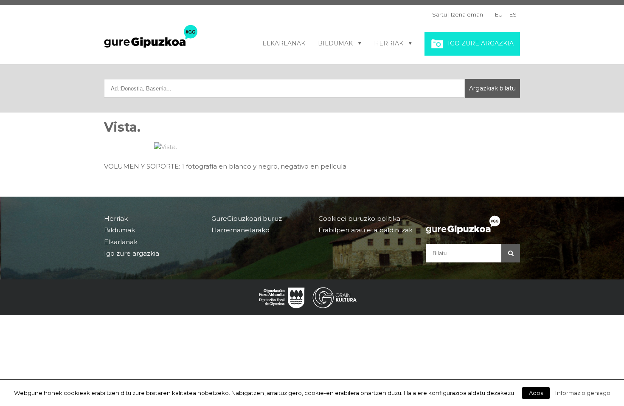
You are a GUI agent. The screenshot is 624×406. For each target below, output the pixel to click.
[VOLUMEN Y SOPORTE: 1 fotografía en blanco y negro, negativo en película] (312, 147)
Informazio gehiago (582, 392)
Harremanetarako (240, 230)
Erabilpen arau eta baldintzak (365, 230)
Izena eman (467, 14)
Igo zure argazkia (481, 43)
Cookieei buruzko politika (359, 219)
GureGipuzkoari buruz (246, 219)
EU (499, 14)
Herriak (388, 43)
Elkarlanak (283, 43)
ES (513, 14)
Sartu (439, 14)
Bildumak (335, 43)
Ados (536, 392)
